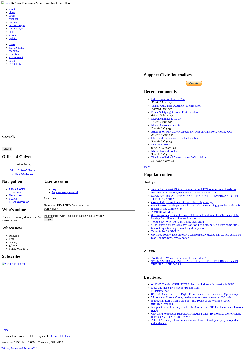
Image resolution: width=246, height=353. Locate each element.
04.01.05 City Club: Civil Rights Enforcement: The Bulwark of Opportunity (194, 294)
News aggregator (19, 201)
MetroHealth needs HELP (166, 118)
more (147, 166)
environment (16, 57)
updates (13, 38)
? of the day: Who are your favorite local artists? (178, 221)
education (14, 54)
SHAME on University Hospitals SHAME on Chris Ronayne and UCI (191, 131)
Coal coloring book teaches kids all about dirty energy (182, 202)
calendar (13, 18)
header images (17, 25)
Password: (51, 208)
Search (13, 198)
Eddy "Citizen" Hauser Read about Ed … (23, 172)
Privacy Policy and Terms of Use (20, 348)
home (12, 44)
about (12, 9)
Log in (55, 189)
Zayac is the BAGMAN (165, 231)
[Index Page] (5, 2)
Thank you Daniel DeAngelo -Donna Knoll (176, 105)
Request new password (65, 192)
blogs (12, 12)
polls (11, 31)
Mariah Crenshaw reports (165, 125)
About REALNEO (162, 211)
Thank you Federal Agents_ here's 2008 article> (178, 157)
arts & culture (16, 47)
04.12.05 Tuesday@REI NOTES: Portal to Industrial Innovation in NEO (192, 284)
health (12, 60)
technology (15, 63)
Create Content (17, 188)
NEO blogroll (16, 28)
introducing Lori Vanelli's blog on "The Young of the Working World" (191, 300)
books (12, 15)
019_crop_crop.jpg (162, 303)
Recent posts (16, 195)
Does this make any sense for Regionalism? (176, 287)
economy (14, 50)
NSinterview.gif (160, 290)
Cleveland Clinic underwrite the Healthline (175, 138)
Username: (51, 198)
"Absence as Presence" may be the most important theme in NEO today (192, 297)
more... (20, 192)
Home (4, 329)
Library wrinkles (160, 144)
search (12, 35)
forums (13, 22)
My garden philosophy (164, 150)
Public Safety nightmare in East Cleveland (175, 112)
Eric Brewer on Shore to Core (168, 99)
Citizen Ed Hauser (61, 336)
